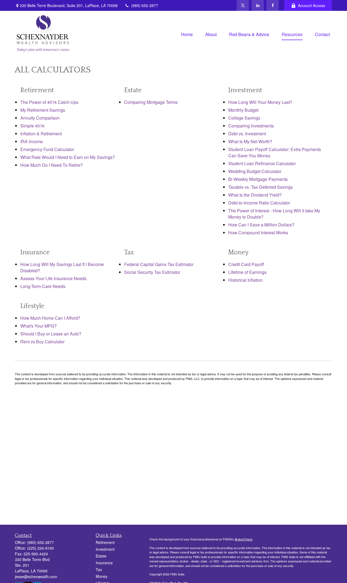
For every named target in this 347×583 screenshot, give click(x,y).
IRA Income (31, 141)
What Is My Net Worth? (250, 141)
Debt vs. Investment (247, 133)
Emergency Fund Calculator (47, 149)
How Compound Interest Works (258, 232)
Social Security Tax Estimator (152, 272)
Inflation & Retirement (41, 133)
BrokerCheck (243, 539)
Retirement (105, 542)
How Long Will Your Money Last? (260, 102)
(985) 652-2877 (144, 5)
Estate (101, 556)
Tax (99, 569)
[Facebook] (272, 5)
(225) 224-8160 (40, 548)
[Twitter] (243, 5)
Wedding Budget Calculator (254, 171)
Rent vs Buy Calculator (42, 341)
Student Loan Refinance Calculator (262, 163)
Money (101, 576)
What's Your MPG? (38, 326)
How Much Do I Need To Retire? (51, 165)
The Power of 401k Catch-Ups (49, 102)
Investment (105, 549)
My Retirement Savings (42, 110)
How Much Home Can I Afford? (50, 318)
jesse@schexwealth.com (36, 576)
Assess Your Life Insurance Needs (53, 278)
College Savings (244, 118)
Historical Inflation (245, 280)
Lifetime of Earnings (247, 272)
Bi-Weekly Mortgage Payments (258, 179)
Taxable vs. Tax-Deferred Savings (260, 187)
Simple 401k (32, 126)
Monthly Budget (243, 110)
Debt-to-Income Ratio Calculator (259, 203)
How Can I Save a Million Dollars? (261, 225)
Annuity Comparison (40, 118)
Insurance (104, 562)
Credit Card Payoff (246, 264)
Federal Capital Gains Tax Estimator (159, 264)
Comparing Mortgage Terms (151, 102)
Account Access (311, 5)
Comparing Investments (251, 126)
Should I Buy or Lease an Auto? (50, 334)
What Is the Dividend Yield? (255, 195)
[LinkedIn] (258, 5)
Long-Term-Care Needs (42, 286)
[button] (187, 33)
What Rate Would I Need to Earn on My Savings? (67, 157)
